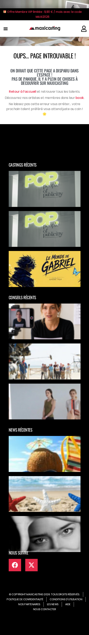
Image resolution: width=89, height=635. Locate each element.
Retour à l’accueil (22, 91)
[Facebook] (15, 565)
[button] (5, 28)
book (80, 97)
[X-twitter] (31, 565)
